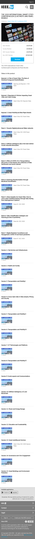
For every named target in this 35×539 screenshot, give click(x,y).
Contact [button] (4, 508)
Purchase (17, 59)
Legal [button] (3, 513)
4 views (3, 450)
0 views (3, 291)
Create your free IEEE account (23, 518)
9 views (3, 244)
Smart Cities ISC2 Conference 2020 (17, 21)
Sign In (31, 2)
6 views (3, 227)
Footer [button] (3, 503)
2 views (3, 90)
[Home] (7, 7)
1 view (3, 155)
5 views (3, 122)
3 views (3, 210)
